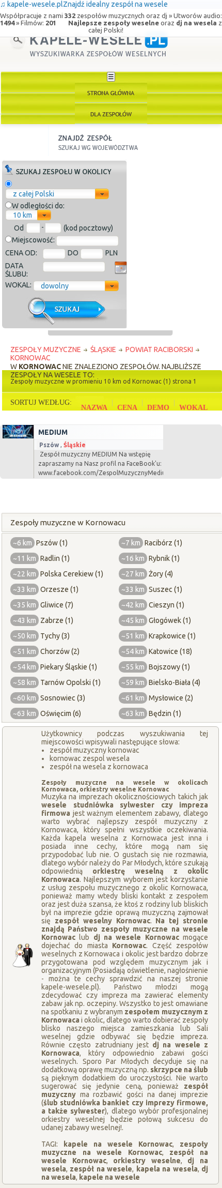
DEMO (158, 408)
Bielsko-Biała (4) (174, 682)
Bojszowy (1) (169, 667)
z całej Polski (33, 194)
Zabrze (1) (56, 620)
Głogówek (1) (170, 620)
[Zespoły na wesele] (111, 113)
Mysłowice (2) (171, 698)
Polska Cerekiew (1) (71, 574)
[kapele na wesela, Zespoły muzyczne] (111, 92)
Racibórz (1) (163, 543)
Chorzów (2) (60, 651)
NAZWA (94, 408)
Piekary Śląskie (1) (68, 667)
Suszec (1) (165, 589)
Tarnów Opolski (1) (70, 682)
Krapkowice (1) (172, 636)
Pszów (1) (52, 543)
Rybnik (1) (164, 558)
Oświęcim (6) (60, 713)
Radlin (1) (55, 558)
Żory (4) (161, 574)
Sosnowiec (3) (62, 698)
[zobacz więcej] (17, 436)
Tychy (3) (55, 636)
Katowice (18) (170, 651)
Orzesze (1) (59, 589)
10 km (22, 215)
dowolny (55, 286)
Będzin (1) (165, 713)
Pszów (49, 444)
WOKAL (193, 408)
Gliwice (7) (56, 605)
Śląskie (75, 444)
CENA (127, 408)
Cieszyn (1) (166, 605)
